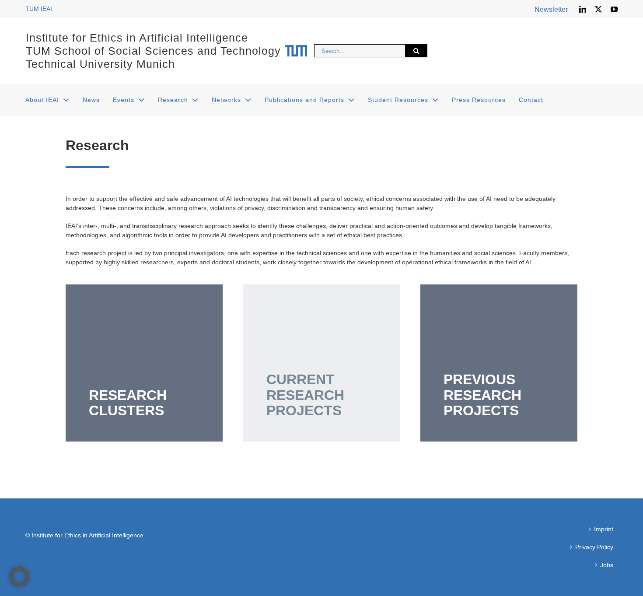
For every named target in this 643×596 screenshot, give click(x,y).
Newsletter (551, 9)
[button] (19, 576)
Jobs (606, 564)
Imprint (603, 529)
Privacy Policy (594, 546)
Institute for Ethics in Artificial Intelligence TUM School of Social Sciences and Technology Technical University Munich (153, 51)
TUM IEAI (38, 8)
